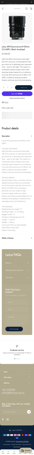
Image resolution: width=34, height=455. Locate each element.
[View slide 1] (15, 359)
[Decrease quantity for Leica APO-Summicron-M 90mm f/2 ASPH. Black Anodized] (4, 87)
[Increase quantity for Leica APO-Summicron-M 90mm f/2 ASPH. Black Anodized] (12, 87)
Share (6, 102)
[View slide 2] (17, 359)
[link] (8, 389)
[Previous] (3, 2)
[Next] (31, 2)
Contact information (16, 444)
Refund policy (17, 447)
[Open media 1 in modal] (29, 16)
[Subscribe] (29, 412)
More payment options (17, 98)
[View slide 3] (19, 359)
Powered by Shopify (22, 441)
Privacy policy (6, 444)
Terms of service (26, 444)
